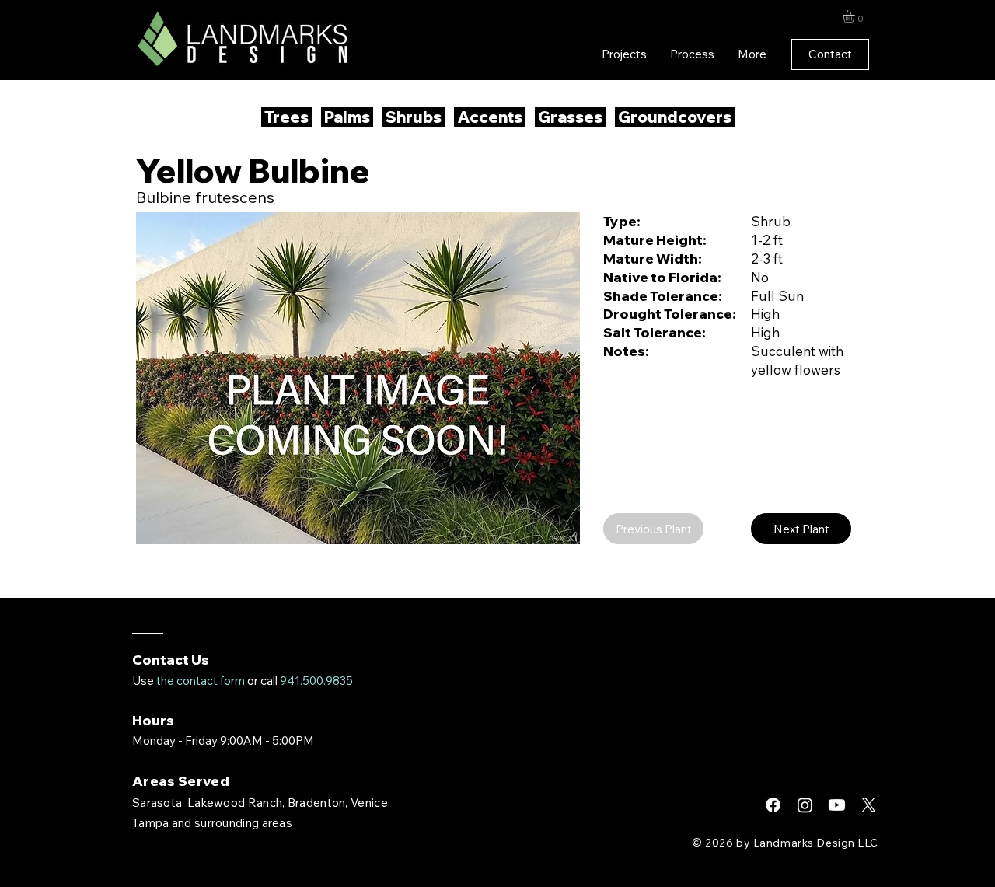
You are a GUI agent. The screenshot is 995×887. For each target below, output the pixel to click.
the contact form (200, 680)
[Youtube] (837, 805)
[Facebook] (773, 805)
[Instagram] (805, 805)
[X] (868, 805)
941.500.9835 (316, 680)
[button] (856, 16)
